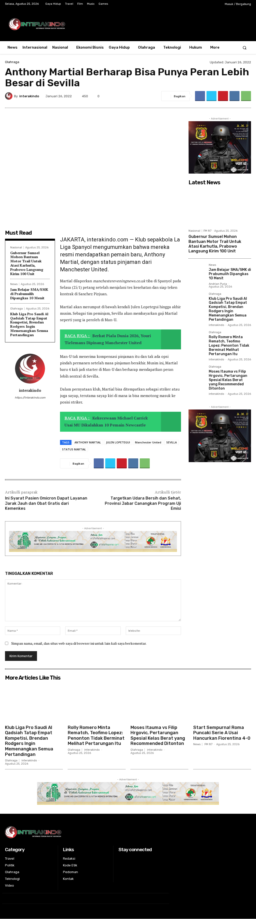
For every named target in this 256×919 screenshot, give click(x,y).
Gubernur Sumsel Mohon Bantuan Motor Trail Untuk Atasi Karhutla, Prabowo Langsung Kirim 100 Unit (26, 263)
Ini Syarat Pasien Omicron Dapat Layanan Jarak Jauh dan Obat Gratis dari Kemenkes (46, 503)
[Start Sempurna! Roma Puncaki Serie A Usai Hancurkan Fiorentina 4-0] (222, 702)
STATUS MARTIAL (74, 449)
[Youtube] (214, 4)
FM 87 (208, 230)
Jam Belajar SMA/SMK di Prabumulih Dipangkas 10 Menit (29, 293)
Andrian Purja (218, 284)
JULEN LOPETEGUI (118, 442)
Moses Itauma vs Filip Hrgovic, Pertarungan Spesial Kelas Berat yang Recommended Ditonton (228, 379)
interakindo (29, 96)
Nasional (16, 247)
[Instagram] (198, 4)
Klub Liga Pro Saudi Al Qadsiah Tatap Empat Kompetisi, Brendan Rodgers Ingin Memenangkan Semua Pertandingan (29, 324)
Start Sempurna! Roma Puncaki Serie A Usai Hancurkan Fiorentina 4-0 (221, 733)
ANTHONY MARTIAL (87, 442)
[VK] (235, 96)
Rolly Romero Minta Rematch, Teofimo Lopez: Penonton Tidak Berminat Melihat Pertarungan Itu (229, 345)
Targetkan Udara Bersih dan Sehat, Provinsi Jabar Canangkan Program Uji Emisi (143, 503)
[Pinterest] (223, 96)
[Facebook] (190, 4)
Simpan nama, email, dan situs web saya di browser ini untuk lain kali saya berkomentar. (78, 643)
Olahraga (12, 62)
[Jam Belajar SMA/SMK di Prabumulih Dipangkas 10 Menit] (196, 272)
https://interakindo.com (30, 397)
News (14, 284)
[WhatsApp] (246, 96)
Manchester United (148, 442)
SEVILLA (171, 442)
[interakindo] (9, 96)
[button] (244, 47)
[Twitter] (206, 4)
